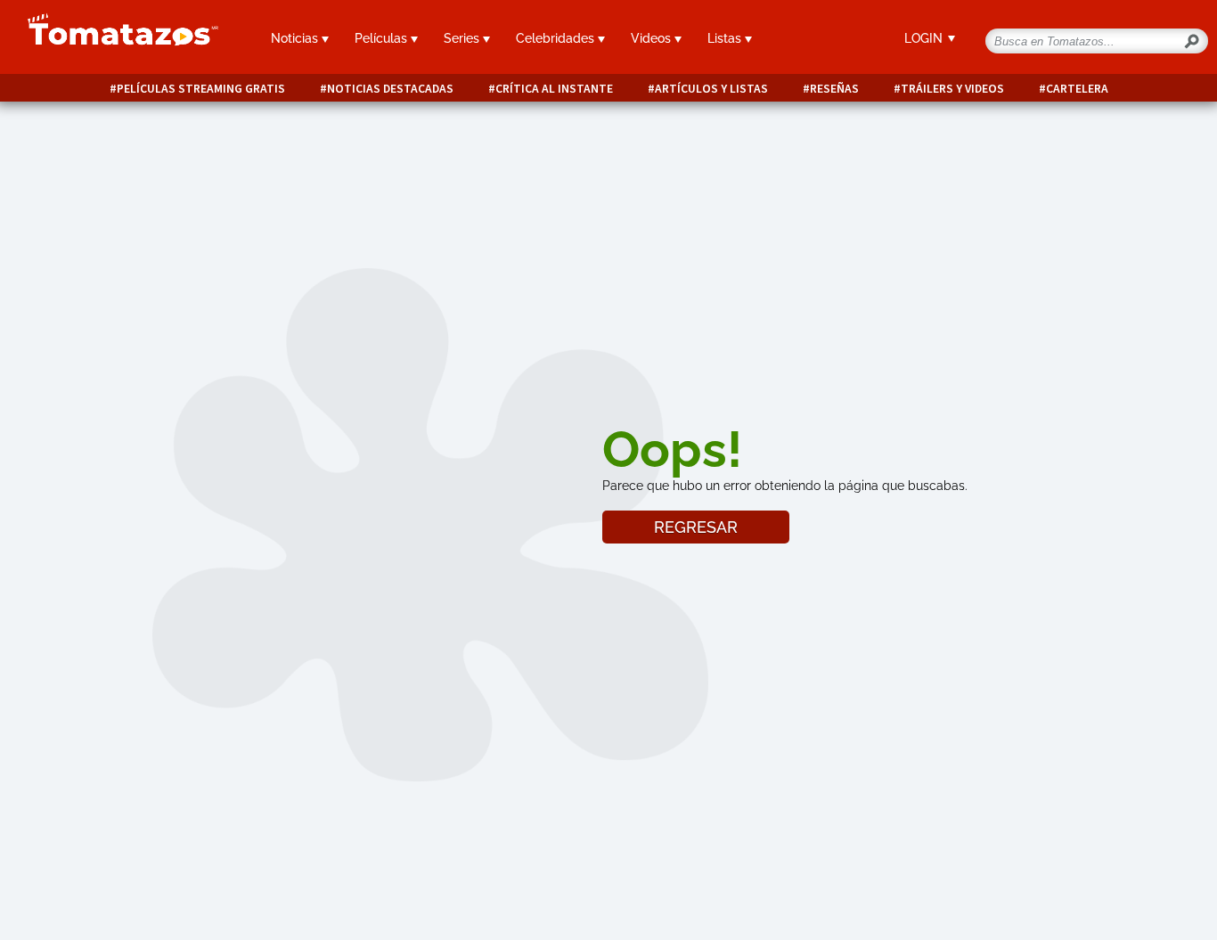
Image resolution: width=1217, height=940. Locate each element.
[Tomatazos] (116, 39)
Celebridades (557, 38)
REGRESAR (696, 527)
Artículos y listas (711, 88)
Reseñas (834, 88)
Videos (652, 38)
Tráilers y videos (952, 88)
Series (463, 38)
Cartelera (1077, 88)
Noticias (296, 38)
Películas (383, 38)
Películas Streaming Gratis (201, 88)
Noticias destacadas (390, 88)
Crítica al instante (554, 88)
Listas (726, 38)
